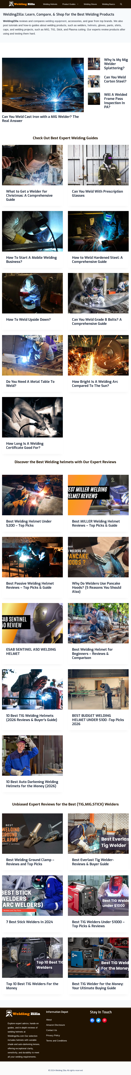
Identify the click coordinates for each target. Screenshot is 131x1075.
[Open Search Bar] (121, 4)
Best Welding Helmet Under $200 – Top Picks (29, 523)
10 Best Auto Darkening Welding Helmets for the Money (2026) (32, 784)
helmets (92, 25)
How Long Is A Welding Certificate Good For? (24, 445)
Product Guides (68, 4)
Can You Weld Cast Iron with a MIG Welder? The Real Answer (40, 118)
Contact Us (51, 1030)
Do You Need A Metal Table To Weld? (30, 383)
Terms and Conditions (56, 1040)
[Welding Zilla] (20, 4)
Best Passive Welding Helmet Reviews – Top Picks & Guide (30, 585)
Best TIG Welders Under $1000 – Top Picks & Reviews (98, 924)
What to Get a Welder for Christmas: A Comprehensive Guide (29, 195)
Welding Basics (108, 4)
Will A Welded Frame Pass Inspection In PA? (115, 100)
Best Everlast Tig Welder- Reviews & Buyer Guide (93, 862)
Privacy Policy (53, 1035)
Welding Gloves (90, 4)
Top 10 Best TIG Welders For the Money (32, 986)
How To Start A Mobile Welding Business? (31, 259)
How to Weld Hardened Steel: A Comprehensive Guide (97, 259)
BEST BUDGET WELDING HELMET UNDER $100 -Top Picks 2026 (98, 719)
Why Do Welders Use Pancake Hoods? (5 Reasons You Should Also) (96, 587)
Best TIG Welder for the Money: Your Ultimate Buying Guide (97, 986)
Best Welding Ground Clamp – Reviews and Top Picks (30, 862)
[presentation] (43, 85)
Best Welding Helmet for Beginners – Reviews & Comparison (92, 653)
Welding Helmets (50, 4)
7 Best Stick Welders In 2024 (29, 922)
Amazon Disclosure (55, 1025)
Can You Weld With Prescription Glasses (97, 193)
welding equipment (56, 21)
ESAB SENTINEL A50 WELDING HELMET (31, 651)
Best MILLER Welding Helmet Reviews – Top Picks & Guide (96, 523)
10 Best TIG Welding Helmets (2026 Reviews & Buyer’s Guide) (31, 717)
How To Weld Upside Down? (28, 319)
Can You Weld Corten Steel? (115, 79)
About (49, 1020)
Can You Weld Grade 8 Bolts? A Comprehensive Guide (97, 321)
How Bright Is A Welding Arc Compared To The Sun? (95, 383)
